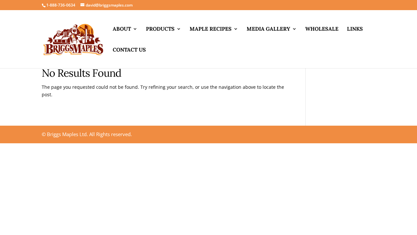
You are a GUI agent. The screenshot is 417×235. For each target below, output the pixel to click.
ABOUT (122, 29)
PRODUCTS (160, 29)
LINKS (355, 29)
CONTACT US (129, 50)
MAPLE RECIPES (211, 29)
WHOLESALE (321, 29)
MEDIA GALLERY (268, 29)
